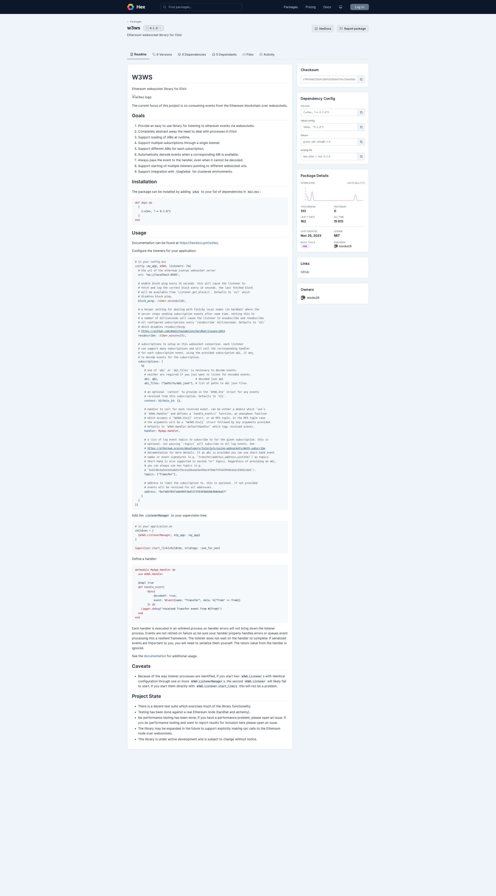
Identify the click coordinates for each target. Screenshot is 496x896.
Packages (291, 7)
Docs (327, 7)
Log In (359, 7)
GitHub (305, 272)
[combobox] (201, 7)
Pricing (311, 7)
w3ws (133, 28)
